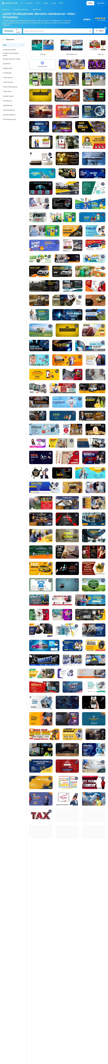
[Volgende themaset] (105, 47)
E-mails (18, 31)
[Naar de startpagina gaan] (8, 3)
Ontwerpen (8, 31)
